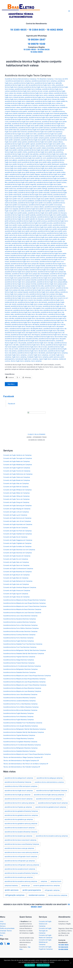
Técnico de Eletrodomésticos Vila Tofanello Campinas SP (21, 767)
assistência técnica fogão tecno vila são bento (32, 351)
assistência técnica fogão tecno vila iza (52, 324)
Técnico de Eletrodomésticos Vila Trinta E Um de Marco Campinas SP (25, 764)
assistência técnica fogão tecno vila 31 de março (26, 306)
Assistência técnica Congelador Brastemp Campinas (20, 742)
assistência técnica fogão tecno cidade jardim (19, 101)
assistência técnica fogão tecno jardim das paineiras (22, 154)
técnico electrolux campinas (57, 895)
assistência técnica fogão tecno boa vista (37, 87)
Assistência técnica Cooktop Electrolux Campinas (19, 634)
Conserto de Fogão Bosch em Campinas (16, 575)
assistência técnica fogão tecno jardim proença (31, 221)
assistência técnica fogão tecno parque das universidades (30, 274)
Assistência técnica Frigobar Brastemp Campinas (19, 735)
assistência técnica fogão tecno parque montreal (20, 284)
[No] (71, 963)
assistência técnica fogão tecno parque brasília (30, 266)
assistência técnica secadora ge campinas (19, 877)
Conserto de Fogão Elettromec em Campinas (18, 474)
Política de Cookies (43, 965)
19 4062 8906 (55, 29)
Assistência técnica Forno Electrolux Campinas (18, 638)
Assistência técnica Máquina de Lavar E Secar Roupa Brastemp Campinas (27, 754)
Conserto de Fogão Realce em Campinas (16, 461)
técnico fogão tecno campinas (21, 361)
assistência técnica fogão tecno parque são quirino (41, 290)
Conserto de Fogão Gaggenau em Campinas (17, 540)
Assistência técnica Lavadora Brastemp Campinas (19, 701)
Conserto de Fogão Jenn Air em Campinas (17, 521)
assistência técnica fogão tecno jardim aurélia (28, 126)
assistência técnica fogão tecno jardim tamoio (26, 253)
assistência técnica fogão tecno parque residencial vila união (24, 286)
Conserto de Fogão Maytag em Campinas (16, 509)
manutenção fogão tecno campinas (26, 359)
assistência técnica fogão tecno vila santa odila (34, 349)
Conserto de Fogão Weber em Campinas (16, 493)
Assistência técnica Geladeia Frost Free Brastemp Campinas (22, 723)
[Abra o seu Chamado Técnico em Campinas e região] (36, 421)
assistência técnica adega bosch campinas (19, 778)
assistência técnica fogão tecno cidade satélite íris (51, 101)
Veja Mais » (11, 384)
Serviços (3, 926)
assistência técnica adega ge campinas (50, 778)
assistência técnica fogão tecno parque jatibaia (52, 282)
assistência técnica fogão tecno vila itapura (25, 324)
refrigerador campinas (52, 890)
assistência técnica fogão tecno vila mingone (25, 334)
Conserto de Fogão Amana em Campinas (16, 590)
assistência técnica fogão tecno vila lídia (22, 330)
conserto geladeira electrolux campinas (46, 885)
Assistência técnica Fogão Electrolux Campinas (18, 641)
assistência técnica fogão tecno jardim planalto (52, 217)
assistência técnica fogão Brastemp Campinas (51, 790)
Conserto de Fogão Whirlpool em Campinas (17, 490)
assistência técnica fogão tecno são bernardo (32, 302)
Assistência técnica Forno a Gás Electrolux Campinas (20, 625)
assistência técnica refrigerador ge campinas (20, 861)
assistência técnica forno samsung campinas (20, 803)
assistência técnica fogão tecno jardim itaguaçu (25, 174)
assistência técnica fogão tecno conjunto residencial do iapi (40, 107)
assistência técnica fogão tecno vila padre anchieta (21, 339)
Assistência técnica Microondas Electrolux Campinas (20, 631)
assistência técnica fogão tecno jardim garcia (43, 166)
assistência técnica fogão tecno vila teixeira (31, 353)
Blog (1, 935)
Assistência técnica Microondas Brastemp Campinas (20, 710)
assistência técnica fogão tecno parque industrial (20, 280)
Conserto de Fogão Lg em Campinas (15, 515)
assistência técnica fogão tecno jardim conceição (40, 150)
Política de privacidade (7, 928)
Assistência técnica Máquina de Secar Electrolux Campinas (22, 609)
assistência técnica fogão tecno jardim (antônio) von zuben (48, 117)
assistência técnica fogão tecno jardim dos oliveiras (34, 160)
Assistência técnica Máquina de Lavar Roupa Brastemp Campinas (24, 682)
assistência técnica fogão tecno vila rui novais (32, 347)
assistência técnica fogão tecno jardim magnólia (20, 184)
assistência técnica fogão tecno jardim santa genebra (49, 229)
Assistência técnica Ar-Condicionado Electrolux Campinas (22, 666)
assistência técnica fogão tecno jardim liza (22, 182)
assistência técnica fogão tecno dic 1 (40, 111)
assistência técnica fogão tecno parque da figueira (39, 268)
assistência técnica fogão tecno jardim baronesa (34, 128)
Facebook (8, 396)
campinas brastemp (11, 885)
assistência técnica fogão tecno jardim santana (43, 237)
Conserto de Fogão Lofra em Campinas (16, 512)
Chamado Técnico (6, 931)
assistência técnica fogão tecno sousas (30, 304)
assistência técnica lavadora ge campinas (18, 836)
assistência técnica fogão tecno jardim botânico (29, 136)
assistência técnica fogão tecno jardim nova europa (45, 205)
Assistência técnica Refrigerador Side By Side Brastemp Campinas (24, 729)
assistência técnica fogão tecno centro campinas (38, 95)
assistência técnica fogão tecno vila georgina (25, 322)
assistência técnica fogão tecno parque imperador (47, 278)
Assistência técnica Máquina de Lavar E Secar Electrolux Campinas (24, 606)
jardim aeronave (54, 357)
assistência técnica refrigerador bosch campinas (21, 856)
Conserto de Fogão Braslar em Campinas (16, 480)
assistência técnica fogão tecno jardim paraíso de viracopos (47, 213)
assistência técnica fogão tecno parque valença (44, 292)
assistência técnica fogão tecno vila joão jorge (20, 326)
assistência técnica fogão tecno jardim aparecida (27, 123)
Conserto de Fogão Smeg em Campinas (16, 502)
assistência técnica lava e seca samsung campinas (21, 852)
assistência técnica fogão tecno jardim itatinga (25, 178)
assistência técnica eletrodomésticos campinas (49, 782)
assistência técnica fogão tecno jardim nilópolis (39, 199)
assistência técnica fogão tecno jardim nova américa (35, 203)
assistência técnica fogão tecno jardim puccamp (37, 223)
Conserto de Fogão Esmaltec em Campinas (17, 546)
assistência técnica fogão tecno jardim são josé (39, 247)
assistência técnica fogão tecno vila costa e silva (33, 316)
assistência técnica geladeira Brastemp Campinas (21, 811)
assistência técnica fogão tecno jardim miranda (37, 194)
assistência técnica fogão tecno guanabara (46, 115)
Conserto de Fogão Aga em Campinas (15, 594)
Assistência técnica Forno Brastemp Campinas (18, 716)
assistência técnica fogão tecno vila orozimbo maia (50, 337)
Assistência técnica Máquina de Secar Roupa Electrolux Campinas (24, 600)
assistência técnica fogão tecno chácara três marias (47, 99)
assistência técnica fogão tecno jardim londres (51, 182)
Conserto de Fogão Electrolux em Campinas (17, 553)
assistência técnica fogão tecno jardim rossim (37, 225)
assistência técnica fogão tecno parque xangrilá (20, 296)
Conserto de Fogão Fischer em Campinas (16, 471)
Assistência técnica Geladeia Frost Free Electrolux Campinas (22, 644)
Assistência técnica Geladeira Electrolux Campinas (19, 672)
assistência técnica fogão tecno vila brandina (25, 312)
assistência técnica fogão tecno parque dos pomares (40, 276)
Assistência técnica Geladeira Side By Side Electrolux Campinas (23, 653)
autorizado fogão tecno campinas (16, 355)
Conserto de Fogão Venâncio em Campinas (17, 455)
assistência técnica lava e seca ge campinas (19, 848)
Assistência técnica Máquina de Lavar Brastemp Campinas (22, 691)
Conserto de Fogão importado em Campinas (17, 524)
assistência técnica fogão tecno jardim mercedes (34, 192)
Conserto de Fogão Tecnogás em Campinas (17, 458)
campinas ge (25, 885)
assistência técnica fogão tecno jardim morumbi (37, 196)
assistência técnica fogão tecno (23, 83)
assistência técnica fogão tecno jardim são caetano (48, 239)
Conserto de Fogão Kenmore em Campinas (17, 518)
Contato (2, 933)
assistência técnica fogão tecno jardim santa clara (43, 227)
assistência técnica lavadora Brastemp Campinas (21, 832)
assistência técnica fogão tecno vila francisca (28, 320)
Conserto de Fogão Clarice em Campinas (16, 477)
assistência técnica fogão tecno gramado (18, 115)
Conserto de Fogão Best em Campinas (15, 578)
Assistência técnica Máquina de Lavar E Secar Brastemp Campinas (24, 685)
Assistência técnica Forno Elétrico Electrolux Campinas (21, 628)
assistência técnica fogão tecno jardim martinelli (33, 190)
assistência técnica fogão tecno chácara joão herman (42, 97)
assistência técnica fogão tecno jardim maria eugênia (29, 186)
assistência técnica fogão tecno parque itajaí (51, 280)
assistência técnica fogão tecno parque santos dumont (37, 288)
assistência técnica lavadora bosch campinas (20, 828)
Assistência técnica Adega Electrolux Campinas (18, 660)
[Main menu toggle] (69, 11)
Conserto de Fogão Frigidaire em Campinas (17, 543)
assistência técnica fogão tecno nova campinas (25, 259)
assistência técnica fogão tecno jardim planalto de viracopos (24, 219)
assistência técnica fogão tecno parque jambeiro (20, 282)
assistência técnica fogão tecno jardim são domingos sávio (31, 243)
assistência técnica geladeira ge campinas (19, 819)
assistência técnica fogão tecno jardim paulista (51, 215)
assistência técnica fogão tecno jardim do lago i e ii (28, 156)
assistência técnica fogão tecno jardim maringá (32, 188)
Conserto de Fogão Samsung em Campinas (17, 505)
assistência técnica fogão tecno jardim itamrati (23, 176)
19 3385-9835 (29, 49)
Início (1, 921)
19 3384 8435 (37, 29)
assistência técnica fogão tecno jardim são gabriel (39, 245)
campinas (44, 881)
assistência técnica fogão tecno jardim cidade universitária (35, 148)
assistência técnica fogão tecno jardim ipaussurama (46, 170)
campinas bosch (55, 881)
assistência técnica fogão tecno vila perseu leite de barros (36, 341)
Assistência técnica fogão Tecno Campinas (28, 75)
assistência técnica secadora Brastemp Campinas (21, 873)
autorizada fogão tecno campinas (57, 353)
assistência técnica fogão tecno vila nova (54, 334)
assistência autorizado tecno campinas (44, 81)
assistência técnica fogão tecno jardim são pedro (21, 251)
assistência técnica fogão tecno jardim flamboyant (43, 164)
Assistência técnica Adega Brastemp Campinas (18, 738)
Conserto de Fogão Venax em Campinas (16, 597)
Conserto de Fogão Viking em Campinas (16, 496)
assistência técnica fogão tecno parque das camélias (47, 270)
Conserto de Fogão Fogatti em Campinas (16, 468)
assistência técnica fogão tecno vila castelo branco (31, 314)
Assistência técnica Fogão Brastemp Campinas (18, 713)
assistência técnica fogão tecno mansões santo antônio (27, 257)
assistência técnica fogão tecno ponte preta (50, 296)
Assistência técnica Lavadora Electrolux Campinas (19, 622)
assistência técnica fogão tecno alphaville (48, 83)
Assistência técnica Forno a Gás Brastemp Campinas (20, 704)
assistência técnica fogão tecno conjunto (24, 105)
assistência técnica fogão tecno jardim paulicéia (20, 215)
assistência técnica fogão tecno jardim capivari (20, 144)
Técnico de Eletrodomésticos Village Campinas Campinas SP (23, 757)
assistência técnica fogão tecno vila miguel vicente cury (23, 332)
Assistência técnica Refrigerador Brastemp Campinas (20, 748)
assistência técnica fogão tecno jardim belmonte (35, 130)
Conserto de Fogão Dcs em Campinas (15, 559)
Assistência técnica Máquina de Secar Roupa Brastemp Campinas (24, 679)
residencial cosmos (37, 895)
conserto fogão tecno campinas (37, 355)
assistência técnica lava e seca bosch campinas (20, 840)
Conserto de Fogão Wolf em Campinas (15, 487)
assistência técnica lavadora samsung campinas (52, 836)
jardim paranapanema (32, 890)
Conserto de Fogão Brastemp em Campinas (17, 571)
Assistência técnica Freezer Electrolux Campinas (19, 663)
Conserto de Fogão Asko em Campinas (16, 584)
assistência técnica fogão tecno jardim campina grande (31, 138)
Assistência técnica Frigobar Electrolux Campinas (19, 657)
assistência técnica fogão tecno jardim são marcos (44, 249)
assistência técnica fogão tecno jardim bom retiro (21, 134)
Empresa (3, 924)
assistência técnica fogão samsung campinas (49, 795)
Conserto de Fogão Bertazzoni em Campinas (17, 581)
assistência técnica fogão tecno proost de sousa (20, 298)
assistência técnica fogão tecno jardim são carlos (21, 241)
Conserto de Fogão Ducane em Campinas (16, 556)
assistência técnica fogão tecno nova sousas (24, 261)
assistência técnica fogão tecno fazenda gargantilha (50, 113)
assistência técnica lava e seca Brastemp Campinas (22, 844)
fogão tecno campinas (19, 357)
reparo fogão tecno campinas (48, 359)
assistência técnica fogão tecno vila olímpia (19, 337)
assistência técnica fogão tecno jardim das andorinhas (45, 152)
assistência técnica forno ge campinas (49, 799)
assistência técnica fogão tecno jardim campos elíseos (45, 142)
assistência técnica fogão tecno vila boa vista (28, 310)
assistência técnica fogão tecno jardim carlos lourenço (27, 146)
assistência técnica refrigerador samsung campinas (22, 865)
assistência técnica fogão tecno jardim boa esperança (44, 132)
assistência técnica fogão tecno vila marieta (50, 330)
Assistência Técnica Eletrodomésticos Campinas (20, 79)
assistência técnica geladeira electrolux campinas (21, 815)
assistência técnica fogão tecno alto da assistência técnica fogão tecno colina (30, 85)
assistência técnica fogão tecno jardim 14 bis (19, 119)
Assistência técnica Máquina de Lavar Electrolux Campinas (22, 612)
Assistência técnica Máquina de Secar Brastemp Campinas (22, 688)
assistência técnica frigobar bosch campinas (53, 803)
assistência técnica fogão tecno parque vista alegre (45, 294)
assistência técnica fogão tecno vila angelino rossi (28, 308)
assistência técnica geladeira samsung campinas (21, 823)
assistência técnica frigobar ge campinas (18, 807)
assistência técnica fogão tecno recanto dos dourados (25, 300)
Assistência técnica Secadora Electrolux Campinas (19, 619)
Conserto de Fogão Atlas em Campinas (16, 483)
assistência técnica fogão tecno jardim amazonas (25, 121)
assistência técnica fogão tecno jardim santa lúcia (21, 231)
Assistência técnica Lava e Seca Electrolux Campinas (20, 616)
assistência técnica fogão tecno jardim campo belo (37, 140)
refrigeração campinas (14, 895)
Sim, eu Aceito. (29, 965)
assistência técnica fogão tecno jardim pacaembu (41, 211)
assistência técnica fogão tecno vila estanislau (30, 318)
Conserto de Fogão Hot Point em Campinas (17, 531)
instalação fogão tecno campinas (38, 357)
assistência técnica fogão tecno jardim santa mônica (29, 233)
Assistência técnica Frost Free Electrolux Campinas (19, 647)
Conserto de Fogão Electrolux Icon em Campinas (19, 550)
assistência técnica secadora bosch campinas (20, 869)
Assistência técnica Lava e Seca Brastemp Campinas (20, 694)
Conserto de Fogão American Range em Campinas (19, 587)
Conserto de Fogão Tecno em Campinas (16, 499)
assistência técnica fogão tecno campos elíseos (37, 93)
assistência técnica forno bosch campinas (19, 799)
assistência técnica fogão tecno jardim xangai (25, 255)
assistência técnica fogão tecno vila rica (32, 345)
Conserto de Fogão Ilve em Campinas (15, 527)
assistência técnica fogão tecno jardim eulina (36, 162)
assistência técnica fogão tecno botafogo (28, 89)
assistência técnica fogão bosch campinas (19, 790)
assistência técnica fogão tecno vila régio (40, 343)
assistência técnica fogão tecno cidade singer (19, 103)
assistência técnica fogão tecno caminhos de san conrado (29, 91)
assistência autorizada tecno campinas (18, 81)
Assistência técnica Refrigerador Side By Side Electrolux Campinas (24, 650)
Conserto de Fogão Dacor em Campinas (16, 565)
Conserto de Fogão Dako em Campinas (16, 562)
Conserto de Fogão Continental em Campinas (18, 568)
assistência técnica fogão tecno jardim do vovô (30, 158)
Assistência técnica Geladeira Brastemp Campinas (19, 751)
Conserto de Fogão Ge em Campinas (15, 537)
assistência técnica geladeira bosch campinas (50, 807)
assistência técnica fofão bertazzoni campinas (21, 786)
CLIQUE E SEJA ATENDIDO (36, 434)
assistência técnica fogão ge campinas (17, 795)
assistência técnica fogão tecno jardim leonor (27, 180)
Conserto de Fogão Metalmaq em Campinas (17, 464)
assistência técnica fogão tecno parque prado (52, 284)
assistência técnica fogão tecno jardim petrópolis (20, 217)
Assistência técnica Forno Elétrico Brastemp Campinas (21, 707)
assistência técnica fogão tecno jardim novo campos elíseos (24, 207)
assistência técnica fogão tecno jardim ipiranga (20, 172)
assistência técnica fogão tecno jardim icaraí (42, 168)
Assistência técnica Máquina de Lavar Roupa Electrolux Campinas (24, 603)
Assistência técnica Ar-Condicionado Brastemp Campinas (22, 745)
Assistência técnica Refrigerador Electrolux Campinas (20, 669)
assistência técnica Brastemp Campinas (18, 782)
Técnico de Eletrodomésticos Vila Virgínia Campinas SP (21, 760)
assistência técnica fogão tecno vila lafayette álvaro (26, 328)
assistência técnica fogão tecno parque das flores (21, 272)
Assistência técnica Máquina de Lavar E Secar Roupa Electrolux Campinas (27, 675)
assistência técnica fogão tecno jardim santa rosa (38, 235)
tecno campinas (36, 361)
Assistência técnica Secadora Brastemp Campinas (19, 697)
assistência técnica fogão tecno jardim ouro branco (35, 209)
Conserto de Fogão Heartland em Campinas (17, 534)
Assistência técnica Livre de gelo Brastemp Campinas (20, 726)
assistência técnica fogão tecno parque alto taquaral (27, 264)
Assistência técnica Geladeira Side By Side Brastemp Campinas (23, 732)
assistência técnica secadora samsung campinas (21, 881)
